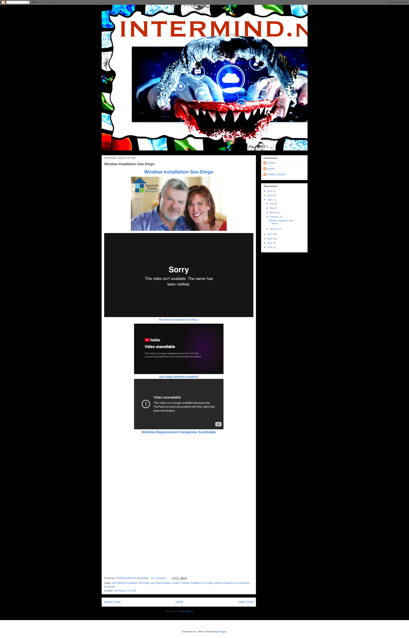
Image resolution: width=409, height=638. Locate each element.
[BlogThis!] (176, 578)
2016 (270, 247)
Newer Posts (112, 602)
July (272, 203)
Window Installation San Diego (129, 164)
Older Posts (245, 602)
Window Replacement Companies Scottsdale (179, 432)
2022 (270, 199)
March (273, 212)
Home (179, 602)
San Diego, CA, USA (125, 590)
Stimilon (271, 168)
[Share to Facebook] (182, 578)
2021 (270, 234)
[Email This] (173, 578)
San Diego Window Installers (178, 376)
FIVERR (271, 163)
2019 (270, 243)
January (274, 228)
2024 (270, 191)
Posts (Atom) (186, 611)
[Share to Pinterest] (185, 578)
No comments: (159, 578)
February (275, 216)
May (272, 208)
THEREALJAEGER (276, 174)
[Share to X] (179, 578)
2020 (270, 238)
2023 (270, 195)
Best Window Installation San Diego (178, 319)
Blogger (222, 631)
